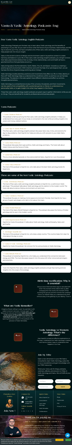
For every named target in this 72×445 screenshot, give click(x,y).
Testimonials (60, 400)
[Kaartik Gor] (6, 2)
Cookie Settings (59, 439)
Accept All (68, 439)
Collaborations (43, 411)
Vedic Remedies (43, 408)
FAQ (58, 403)
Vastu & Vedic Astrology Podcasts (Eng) (33, 29)
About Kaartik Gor (44, 397)
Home (3, 29)
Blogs (58, 397)
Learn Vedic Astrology (13, 29)
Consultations (43, 400)
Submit (63, 386)
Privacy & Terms (61, 406)
